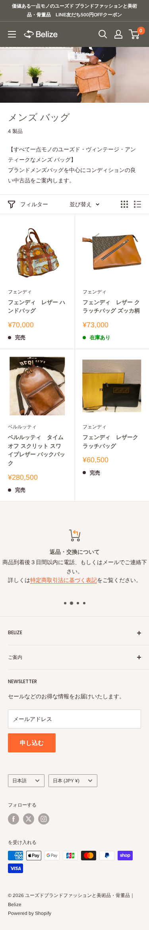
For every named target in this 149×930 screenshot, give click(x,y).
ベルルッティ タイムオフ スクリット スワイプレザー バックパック (36, 450)
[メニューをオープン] (12, 34)
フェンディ (20, 292)
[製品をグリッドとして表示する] (124, 204)
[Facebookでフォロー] (13, 818)
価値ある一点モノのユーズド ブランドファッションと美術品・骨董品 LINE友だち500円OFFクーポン (74, 10)
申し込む (32, 742)
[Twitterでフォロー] (28, 818)
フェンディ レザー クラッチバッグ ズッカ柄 (111, 306)
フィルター (34, 204)
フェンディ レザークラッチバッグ (110, 441)
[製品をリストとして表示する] (137, 204)
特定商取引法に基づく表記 (63, 580)
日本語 (19, 780)
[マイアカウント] (118, 34)
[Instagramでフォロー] (43, 818)
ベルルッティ (22, 427)
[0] (134, 34)
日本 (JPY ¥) (66, 780)
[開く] (103, 34)
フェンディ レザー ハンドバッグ (36, 306)
